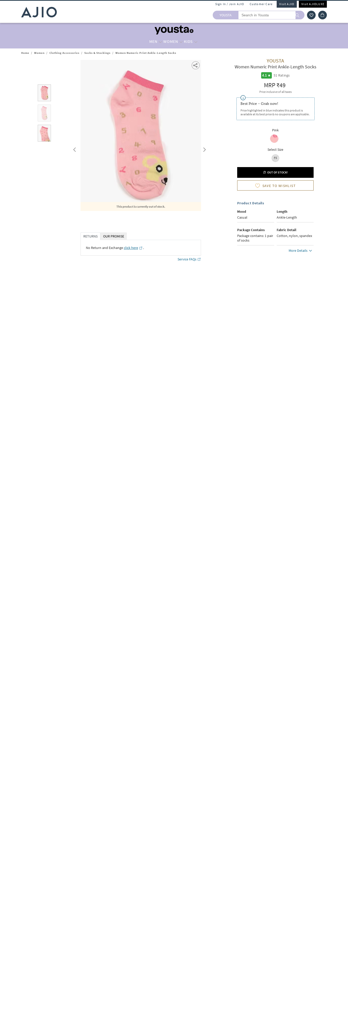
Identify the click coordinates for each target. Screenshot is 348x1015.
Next (203, 148)
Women (39, 53)
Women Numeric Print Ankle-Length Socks (145, 53)
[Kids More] (196, 41)
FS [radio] (275, 158)
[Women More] (181, 41)
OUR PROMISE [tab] (113, 236)
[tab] (44, 93)
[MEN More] (160, 41)
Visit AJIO (286, 4)
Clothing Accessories (64, 53)
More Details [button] (298, 250)
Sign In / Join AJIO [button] (229, 4)
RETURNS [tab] (90, 236)
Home (25, 53)
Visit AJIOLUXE (312, 4)
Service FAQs (187, 259)
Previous (74, 148)
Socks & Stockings (97, 53)
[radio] (274, 142)
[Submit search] (300, 15)
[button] (311, 15)
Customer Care (261, 4)
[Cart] (322, 15)
